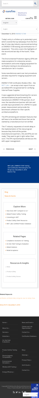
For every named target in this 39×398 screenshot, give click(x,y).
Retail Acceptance (12, 250)
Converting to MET (13, 217)
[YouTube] (25, 392)
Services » (5, 332)
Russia (18, 276)
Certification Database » (29, 336)
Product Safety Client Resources (17, 220)
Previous (10, 149)
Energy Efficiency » (8, 372)
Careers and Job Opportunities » (27, 327)
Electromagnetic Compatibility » (7, 356)
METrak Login (10, 18)
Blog (6, 192)
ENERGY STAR (20, 34)
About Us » (5, 328)
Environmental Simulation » (7, 362)
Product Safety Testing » (9, 350)
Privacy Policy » (27, 360)
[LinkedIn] (19, 392)
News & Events (10, 196)
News (8, 267)
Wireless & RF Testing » (9, 367)
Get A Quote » (26, 365)
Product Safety (11, 271)
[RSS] (14, 392)
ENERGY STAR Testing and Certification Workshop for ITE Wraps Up (19, 168)
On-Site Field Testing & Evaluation (18, 244)
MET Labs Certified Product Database (19, 224)
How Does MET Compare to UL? (17, 211)
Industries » (6, 336)
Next (31, 149)
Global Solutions (12, 247)
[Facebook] (22, 392)
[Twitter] (17, 392)
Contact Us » (26, 332)
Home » (4, 322)
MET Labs (5, 85)
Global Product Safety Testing (16, 214)
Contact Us (29, 18)
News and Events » (28, 322)
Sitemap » (25, 355)
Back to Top (11, 172)
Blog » (24, 350)
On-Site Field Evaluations (6, 341)
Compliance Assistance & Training (18, 241)
